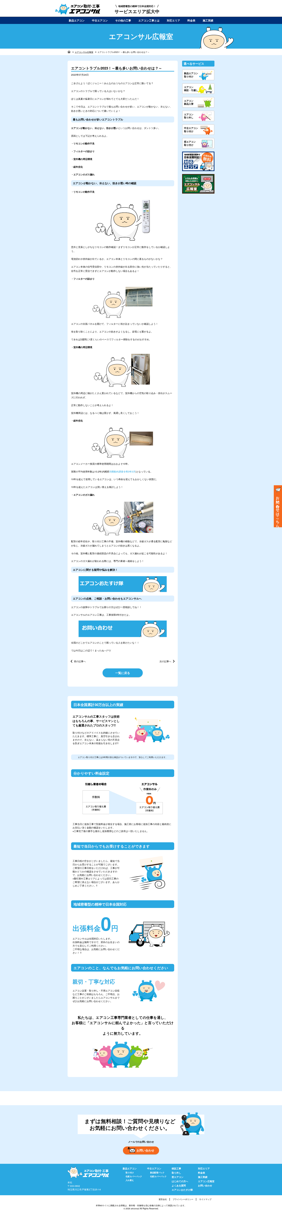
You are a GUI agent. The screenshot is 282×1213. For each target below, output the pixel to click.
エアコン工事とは (149, 20)
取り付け (130, 1172)
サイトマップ (205, 1199)
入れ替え (130, 1180)
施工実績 (208, 20)
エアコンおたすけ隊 (182, 1189)
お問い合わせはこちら (277, 510)
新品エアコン (77, 20)
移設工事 (176, 1168)
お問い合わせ (145, 1150)
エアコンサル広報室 (84, 52)
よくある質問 (179, 1185)
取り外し (176, 1172)
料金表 (191, 20)
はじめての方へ (180, 1181)
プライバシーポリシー (183, 1199)
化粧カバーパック (134, 1176)
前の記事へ (80, 661)
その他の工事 (123, 20)
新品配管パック (157, 1172)
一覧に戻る (122, 673)
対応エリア (173, 20)
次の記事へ (165, 661)
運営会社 (163, 1199)
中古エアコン (100, 20)
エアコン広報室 (206, 1181)
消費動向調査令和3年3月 (122, 471)
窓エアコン (177, 1177)
